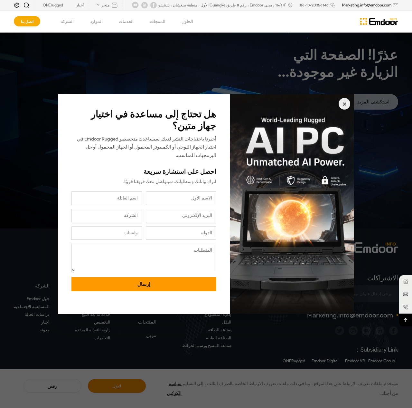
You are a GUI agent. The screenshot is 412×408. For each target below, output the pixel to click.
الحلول (187, 21)
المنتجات (157, 21)
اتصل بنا (27, 21)
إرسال (143, 284)
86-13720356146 (314, 5)
